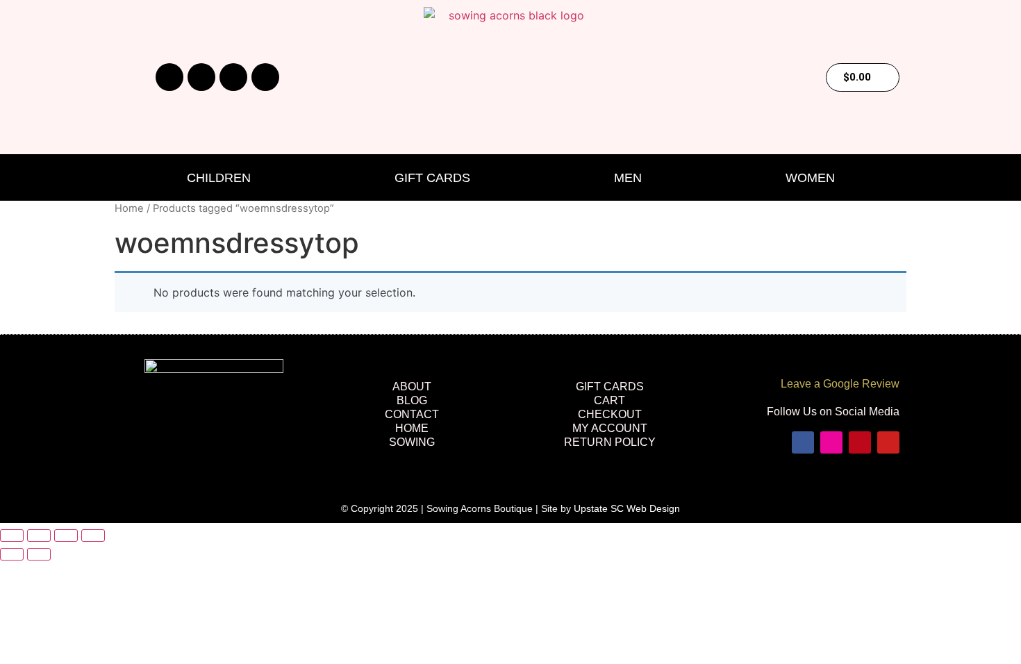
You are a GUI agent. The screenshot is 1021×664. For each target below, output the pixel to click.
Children (219, 178)
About (411, 386)
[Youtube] (265, 77)
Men (628, 178)
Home (129, 208)
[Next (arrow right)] (39, 554)
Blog (412, 400)
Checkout (610, 414)
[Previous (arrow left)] (12, 554)
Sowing (412, 442)
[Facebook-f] (169, 77)
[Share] (66, 535)
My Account (609, 428)
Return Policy (610, 442)
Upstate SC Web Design (627, 508)
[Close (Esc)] (93, 535)
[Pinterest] (233, 77)
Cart (609, 400)
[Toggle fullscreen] (39, 535)
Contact (412, 414)
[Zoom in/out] (12, 535)
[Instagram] (201, 77)
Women (810, 178)
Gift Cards (432, 178)
